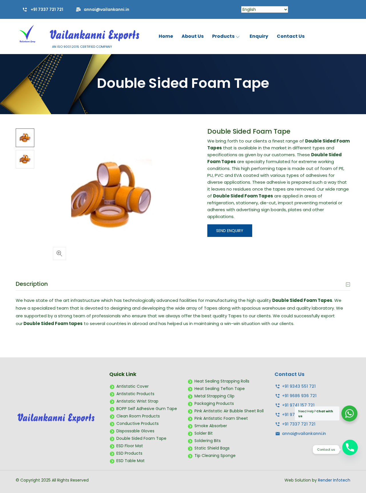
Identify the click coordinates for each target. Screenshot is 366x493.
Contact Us (291, 36)
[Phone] (350, 449)
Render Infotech (334, 480)
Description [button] (32, 284)
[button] (59, 253)
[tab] (183, 284)
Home (166, 36)
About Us (193, 36)
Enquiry (259, 36)
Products (223, 36)
